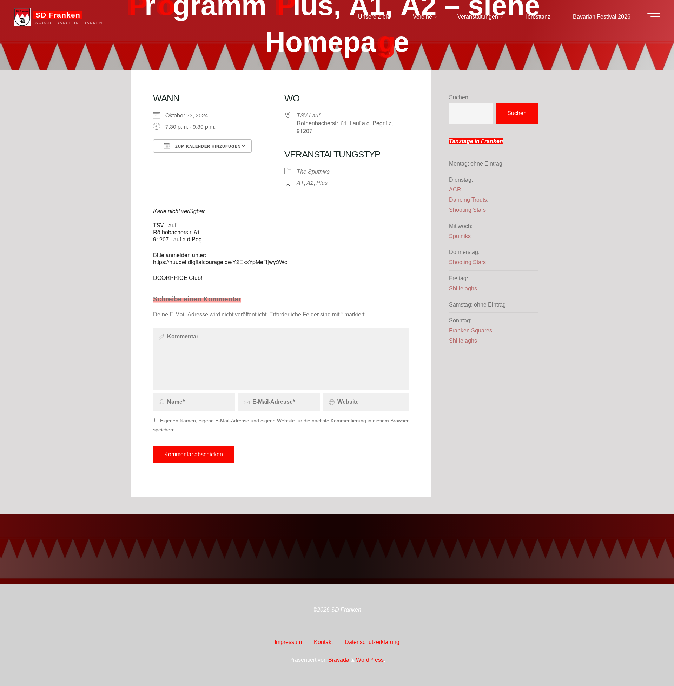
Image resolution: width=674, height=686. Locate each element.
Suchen (458, 97)
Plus (322, 183)
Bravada (338, 660)
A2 (309, 183)
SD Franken (57, 15)
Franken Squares (470, 331)
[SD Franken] (22, 17)
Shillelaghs (463, 288)
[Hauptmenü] (653, 16)
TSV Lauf (308, 115)
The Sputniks (313, 171)
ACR (455, 190)
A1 (300, 183)
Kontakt (323, 642)
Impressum (288, 642)
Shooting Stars (467, 210)
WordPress (370, 660)
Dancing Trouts (468, 200)
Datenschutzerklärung (372, 642)
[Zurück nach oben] (646, 659)
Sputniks (460, 236)
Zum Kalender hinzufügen (207, 146)
